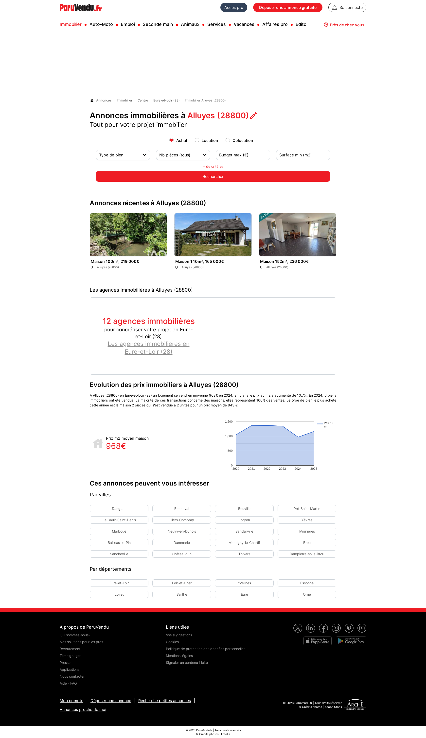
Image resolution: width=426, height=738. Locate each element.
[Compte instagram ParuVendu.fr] (336, 628)
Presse (65, 662)
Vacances (244, 24)
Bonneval (181, 508)
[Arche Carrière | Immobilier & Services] (355, 705)
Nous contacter (72, 676)
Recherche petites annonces (164, 700)
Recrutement (70, 649)
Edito (301, 24)
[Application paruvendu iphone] (317, 641)
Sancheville (119, 554)
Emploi (128, 24)
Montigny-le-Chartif (244, 542)
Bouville (244, 508)
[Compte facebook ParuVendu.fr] (323, 628)
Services (216, 24)
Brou (307, 542)
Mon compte (71, 700)
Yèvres (307, 520)
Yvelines (244, 583)
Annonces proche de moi (83, 709)
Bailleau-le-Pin (119, 542)
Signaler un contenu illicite (187, 662)
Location (210, 140)
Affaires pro (275, 24)
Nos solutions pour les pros (81, 642)
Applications (69, 669)
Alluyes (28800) (218, 115)
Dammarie (182, 542)
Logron (244, 520)
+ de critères (213, 166)
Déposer (288, 7)
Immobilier (71, 24)
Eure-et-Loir (119, 583)
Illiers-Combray (182, 520)
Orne (307, 594)
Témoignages (70, 656)
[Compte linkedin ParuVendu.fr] (310, 628)
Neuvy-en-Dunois (182, 531)
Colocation (242, 140)
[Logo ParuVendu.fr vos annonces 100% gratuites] (81, 13)
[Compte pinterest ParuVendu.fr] (349, 628)
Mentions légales (179, 656)
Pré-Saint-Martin (307, 508)
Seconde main (158, 24)
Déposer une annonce (110, 700)
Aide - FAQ (68, 683)
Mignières (307, 531)
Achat (181, 140)
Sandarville (244, 531)
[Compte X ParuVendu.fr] (297, 628)
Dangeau (119, 508)
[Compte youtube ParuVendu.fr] (361, 628)
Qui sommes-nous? (75, 635)
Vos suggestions (179, 635)
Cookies (172, 642)
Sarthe (182, 594)
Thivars (244, 554)
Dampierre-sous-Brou (307, 554)
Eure (244, 594)
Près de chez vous (347, 24)
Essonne (307, 583)
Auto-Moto (101, 24)
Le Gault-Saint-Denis (119, 520)
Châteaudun (182, 554)
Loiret (119, 594)
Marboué (119, 531)
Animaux (190, 24)
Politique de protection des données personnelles (205, 649)
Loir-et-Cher (182, 583)
